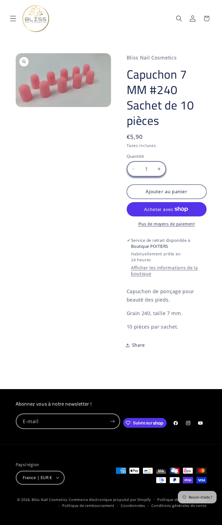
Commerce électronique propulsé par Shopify (110, 499)
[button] (13, 18)
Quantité (135, 156)
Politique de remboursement (88, 505)
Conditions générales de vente (178, 505)
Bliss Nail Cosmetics (49, 499)
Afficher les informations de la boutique (164, 271)
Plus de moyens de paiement (166, 223)
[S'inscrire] (112, 421)
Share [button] (138, 345)
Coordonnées (133, 505)
